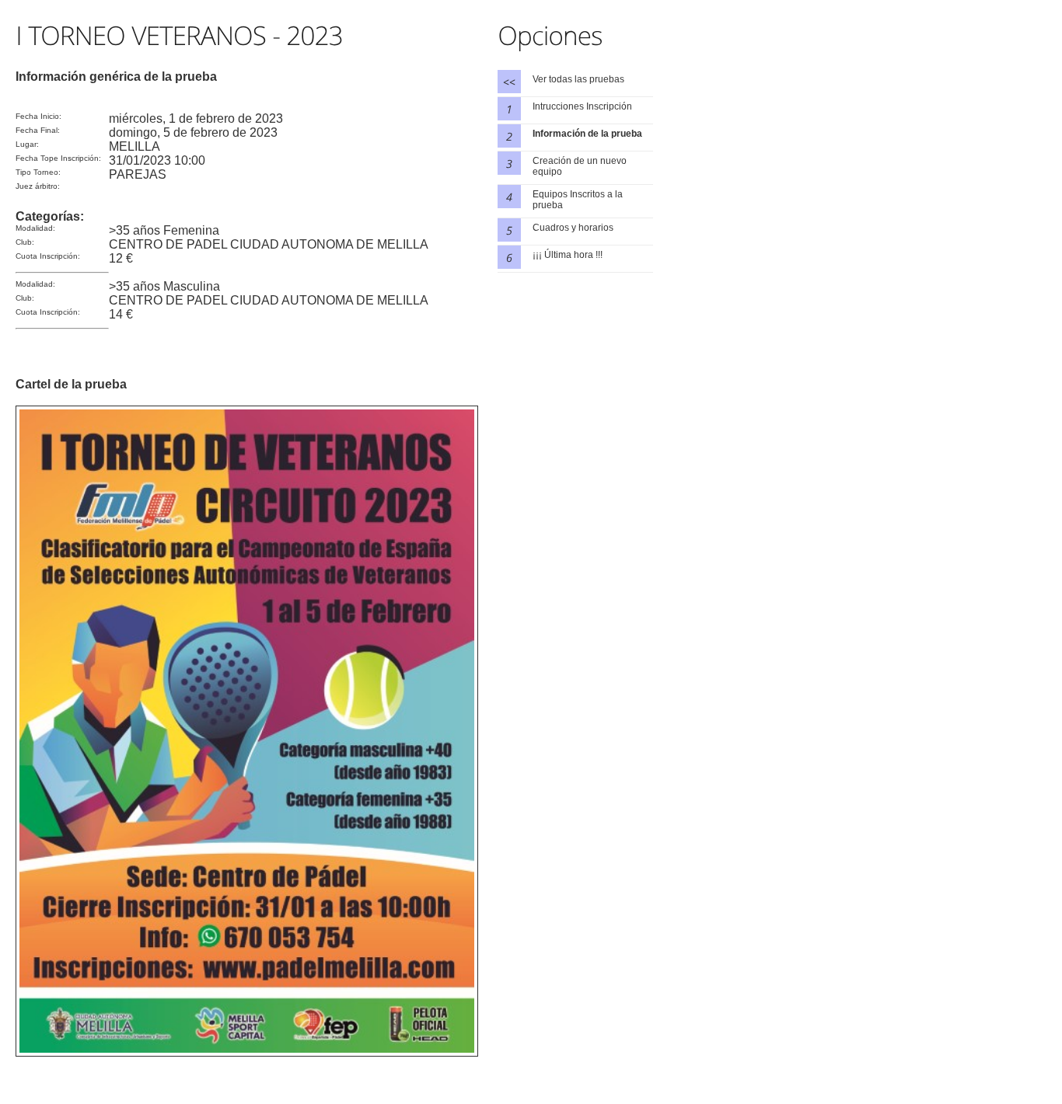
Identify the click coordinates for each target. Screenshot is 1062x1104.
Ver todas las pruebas (578, 79)
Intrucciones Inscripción (582, 106)
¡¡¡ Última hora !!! (568, 254)
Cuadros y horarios (573, 227)
